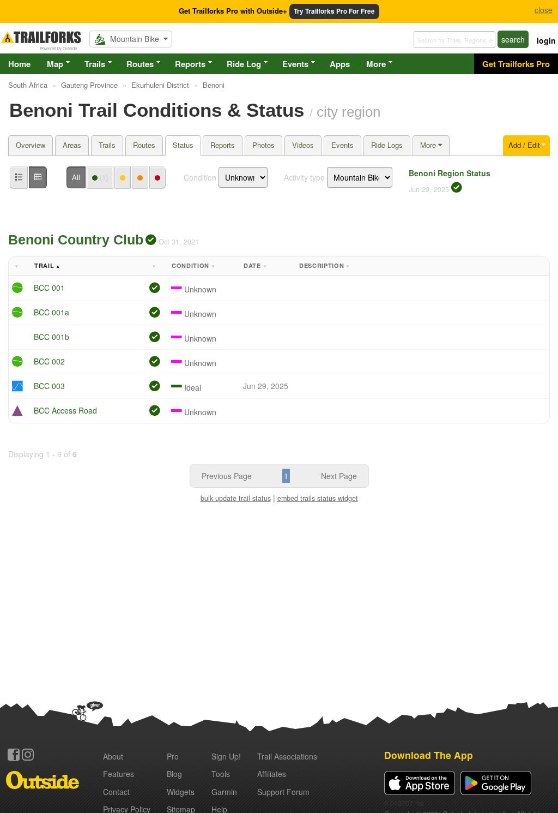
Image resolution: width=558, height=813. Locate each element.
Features (118, 773)
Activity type (304, 177)
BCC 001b (51, 336)
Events (295, 64)
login (546, 40)
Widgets (181, 791)
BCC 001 (49, 287)
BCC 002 (49, 361)
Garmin (224, 791)
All (76, 177)
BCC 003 (49, 385)
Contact (116, 791)
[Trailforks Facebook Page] (14, 754)
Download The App (428, 755)
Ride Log (244, 64)
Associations (287, 756)
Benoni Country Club (75, 239)
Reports (190, 64)
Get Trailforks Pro (516, 64)
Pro (173, 756)
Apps (340, 64)
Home (19, 64)
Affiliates (271, 773)
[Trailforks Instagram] (28, 754)
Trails (94, 64)
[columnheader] (20, 266)
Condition (200, 177)
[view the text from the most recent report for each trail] (37, 177)
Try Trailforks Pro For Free (334, 11)
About (113, 756)
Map (55, 64)
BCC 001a (51, 312)
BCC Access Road (65, 410)
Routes (140, 64)
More (376, 64)
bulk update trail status (236, 498)
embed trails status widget (317, 498)
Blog (174, 773)
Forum (283, 791)
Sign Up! (226, 756)
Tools (220, 773)
